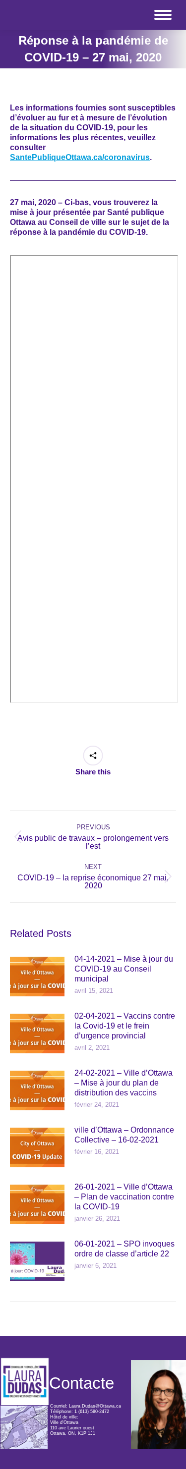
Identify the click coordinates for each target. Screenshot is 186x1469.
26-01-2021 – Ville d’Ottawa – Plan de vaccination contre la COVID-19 (124, 1197)
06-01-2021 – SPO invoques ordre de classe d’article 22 (124, 1249)
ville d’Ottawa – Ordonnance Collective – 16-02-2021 (124, 1135)
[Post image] (37, 976)
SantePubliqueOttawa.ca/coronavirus (80, 157)
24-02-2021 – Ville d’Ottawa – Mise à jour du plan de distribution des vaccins (123, 1083)
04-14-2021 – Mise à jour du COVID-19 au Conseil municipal (123, 969)
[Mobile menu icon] (163, 15)
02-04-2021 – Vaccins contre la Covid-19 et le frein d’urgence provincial (124, 1026)
